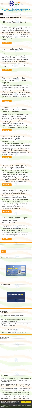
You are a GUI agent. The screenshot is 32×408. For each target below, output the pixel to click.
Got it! (26, 401)
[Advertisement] (16, 359)
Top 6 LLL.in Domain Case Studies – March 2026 (14, 332)
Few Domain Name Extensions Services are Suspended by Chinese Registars (15, 80)
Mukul (2, 378)
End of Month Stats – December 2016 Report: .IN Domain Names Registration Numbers (14, 109)
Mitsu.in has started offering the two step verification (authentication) (15, 220)
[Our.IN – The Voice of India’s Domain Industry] (16, 3)
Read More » (6, 42)
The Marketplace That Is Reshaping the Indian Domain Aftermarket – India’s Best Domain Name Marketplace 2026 (16, 380)
